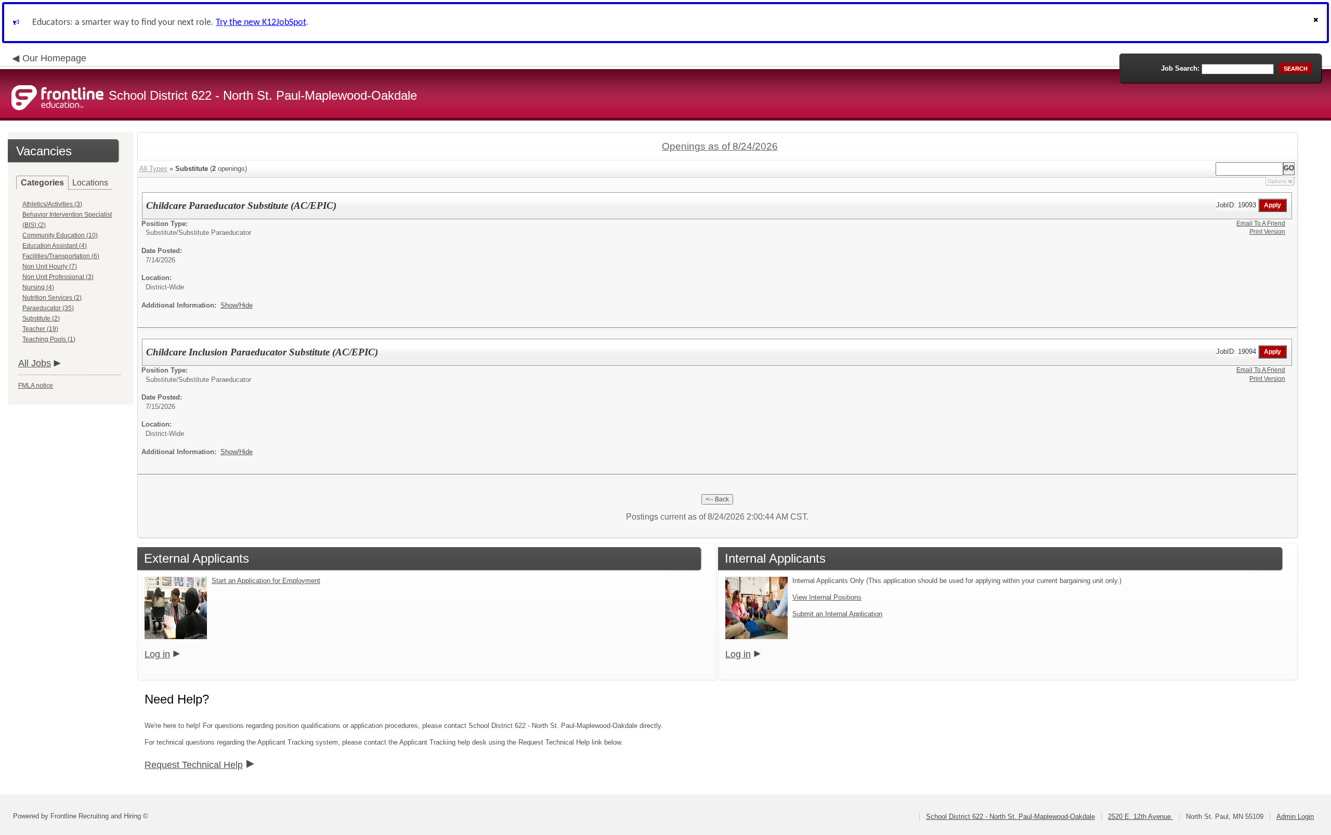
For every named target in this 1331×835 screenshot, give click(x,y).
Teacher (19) (40, 329)
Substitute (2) (41, 318)
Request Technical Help (194, 765)
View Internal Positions (827, 597)
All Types (153, 169)
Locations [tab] (90, 182)
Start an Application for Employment (266, 581)
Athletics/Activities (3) (52, 204)
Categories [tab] (42, 182)
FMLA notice (35, 385)
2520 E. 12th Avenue (1140, 816)
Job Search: (1180, 68)
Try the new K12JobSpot (261, 23)
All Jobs (34, 363)
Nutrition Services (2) (52, 297)
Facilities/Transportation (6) (60, 256)
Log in (157, 654)
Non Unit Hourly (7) (49, 266)
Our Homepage (54, 58)
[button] (1317, 23)
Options (1277, 181)
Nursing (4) (38, 287)
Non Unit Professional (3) (58, 277)
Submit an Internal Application (837, 614)
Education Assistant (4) (54, 245)
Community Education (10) (60, 235)
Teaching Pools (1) (48, 339)
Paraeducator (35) (48, 308)
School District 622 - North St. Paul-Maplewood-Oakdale (1010, 816)
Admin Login (1295, 816)
